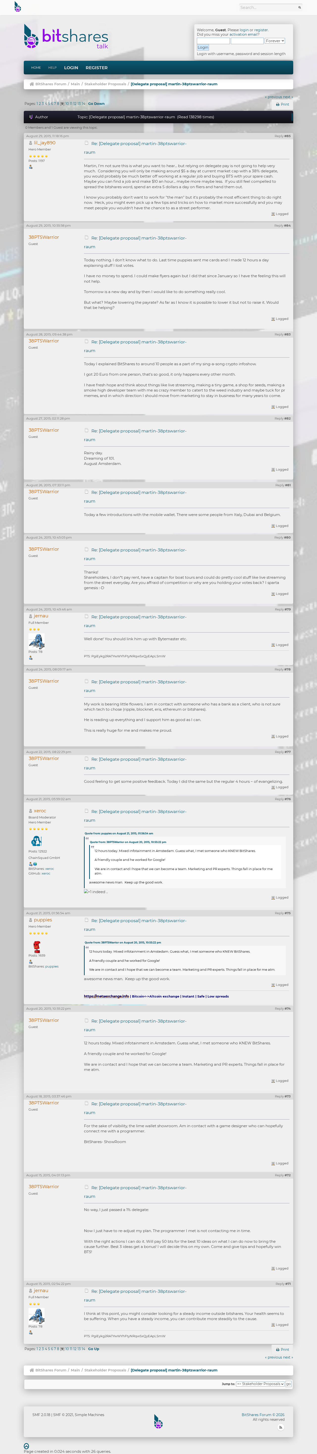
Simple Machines (89, 1415)
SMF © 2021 (63, 1415)
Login (71, 67)
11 (71, 104)
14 (83, 104)
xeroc (40, 811)
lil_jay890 (44, 143)
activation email (244, 34)
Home (36, 67)
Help (52, 67)
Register (97, 67)
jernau (41, 616)
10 (67, 104)
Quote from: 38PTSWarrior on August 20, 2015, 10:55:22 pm (128, 842)
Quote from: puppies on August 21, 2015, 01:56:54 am (119, 833)
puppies (43, 920)
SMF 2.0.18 (41, 1415)
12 (75, 104)
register (261, 30)
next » (288, 97)
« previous (273, 97)
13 (79, 104)
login (244, 30)
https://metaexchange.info (106, 996)
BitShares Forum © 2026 (263, 1415)
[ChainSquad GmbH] (35, 864)
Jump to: (228, 1384)
